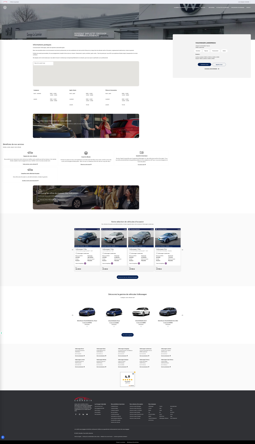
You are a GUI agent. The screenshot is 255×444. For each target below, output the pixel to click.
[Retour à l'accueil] (5, 2)
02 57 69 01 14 (100, 353)
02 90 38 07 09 (78, 364)
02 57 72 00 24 (143, 364)
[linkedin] (83, 414)
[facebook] (76, 414)
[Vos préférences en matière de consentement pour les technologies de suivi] (1, 333)
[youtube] (87, 414)
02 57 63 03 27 (164, 353)
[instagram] (79, 414)
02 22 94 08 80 (121, 364)
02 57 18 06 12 (164, 364)
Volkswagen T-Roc (81, 249)
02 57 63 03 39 (121, 353)
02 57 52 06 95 (78, 353)
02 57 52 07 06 (143, 353)
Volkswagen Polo (134, 249)
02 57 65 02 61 (100, 364)
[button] (73, 250)
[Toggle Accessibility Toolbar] (3, 437)
